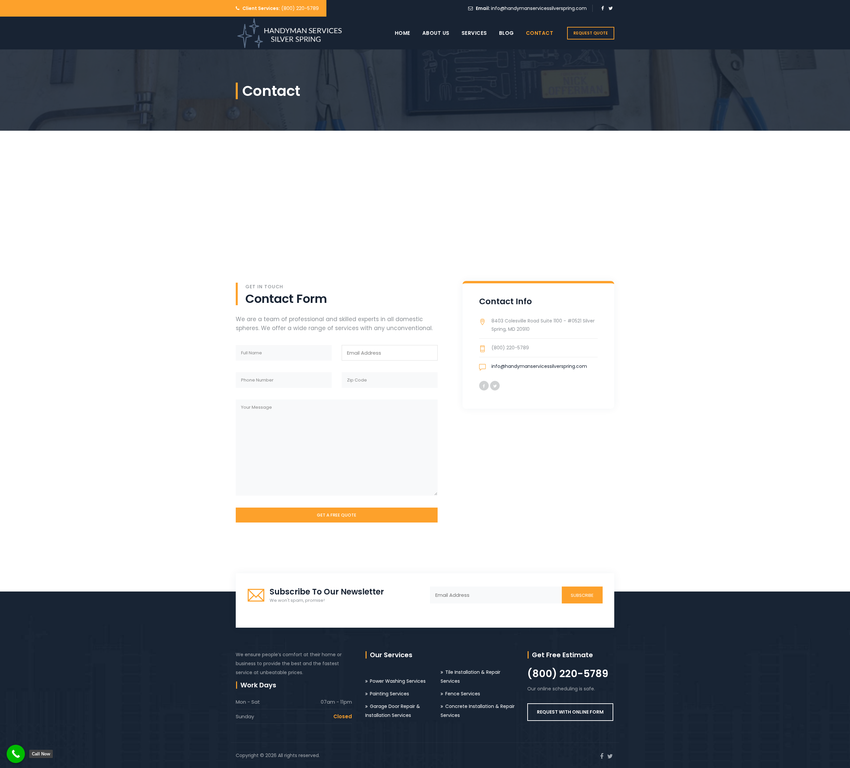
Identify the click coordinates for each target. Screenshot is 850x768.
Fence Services (462, 693)
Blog (506, 33)
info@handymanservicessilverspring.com (539, 8)
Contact (539, 33)
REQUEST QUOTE (590, 33)
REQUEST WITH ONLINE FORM (570, 712)
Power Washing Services (398, 681)
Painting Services (389, 693)
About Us (436, 33)
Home (402, 33)
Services (474, 33)
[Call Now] (16, 754)
